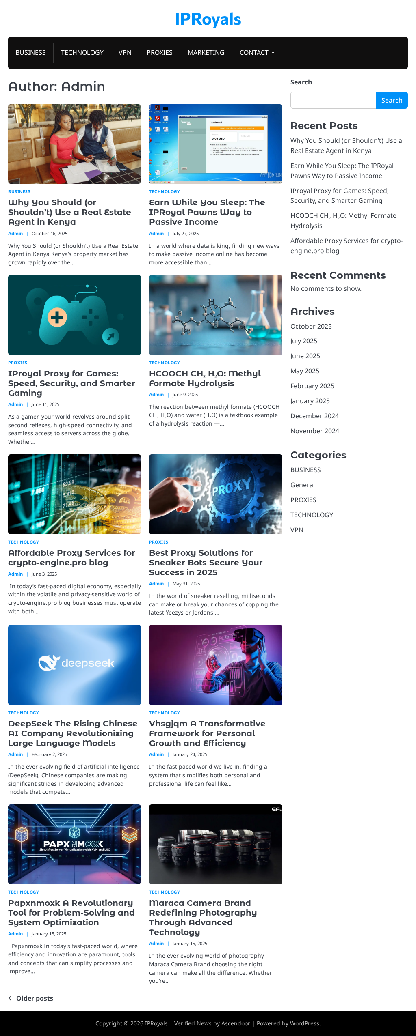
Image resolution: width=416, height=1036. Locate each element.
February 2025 (312, 385)
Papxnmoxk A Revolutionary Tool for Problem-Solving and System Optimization (71, 912)
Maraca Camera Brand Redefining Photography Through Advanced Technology (203, 917)
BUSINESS (30, 52)
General (302, 484)
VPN (125, 52)
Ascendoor (235, 1023)
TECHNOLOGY (82, 52)
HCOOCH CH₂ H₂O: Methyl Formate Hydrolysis (205, 378)
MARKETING (206, 52)
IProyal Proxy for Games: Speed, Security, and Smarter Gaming (71, 383)
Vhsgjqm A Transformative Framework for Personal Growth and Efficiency (207, 733)
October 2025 (311, 326)
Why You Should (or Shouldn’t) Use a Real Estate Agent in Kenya (69, 212)
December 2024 (314, 415)
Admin (15, 233)
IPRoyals (208, 18)
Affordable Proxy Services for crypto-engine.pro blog (71, 557)
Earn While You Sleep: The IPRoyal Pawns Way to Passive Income (207, 212)
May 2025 (304, 370)
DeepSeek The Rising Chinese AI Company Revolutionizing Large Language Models (73, 733)
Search (301, 81)
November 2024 (314, 430)
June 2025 (305, 355)
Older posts (34, 998)
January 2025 (310, 400)
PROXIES (160, 52)
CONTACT (254, 52)
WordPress (304, 1023)
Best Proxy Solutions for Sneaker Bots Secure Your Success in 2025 (206, 562)
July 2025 (303, 340)
